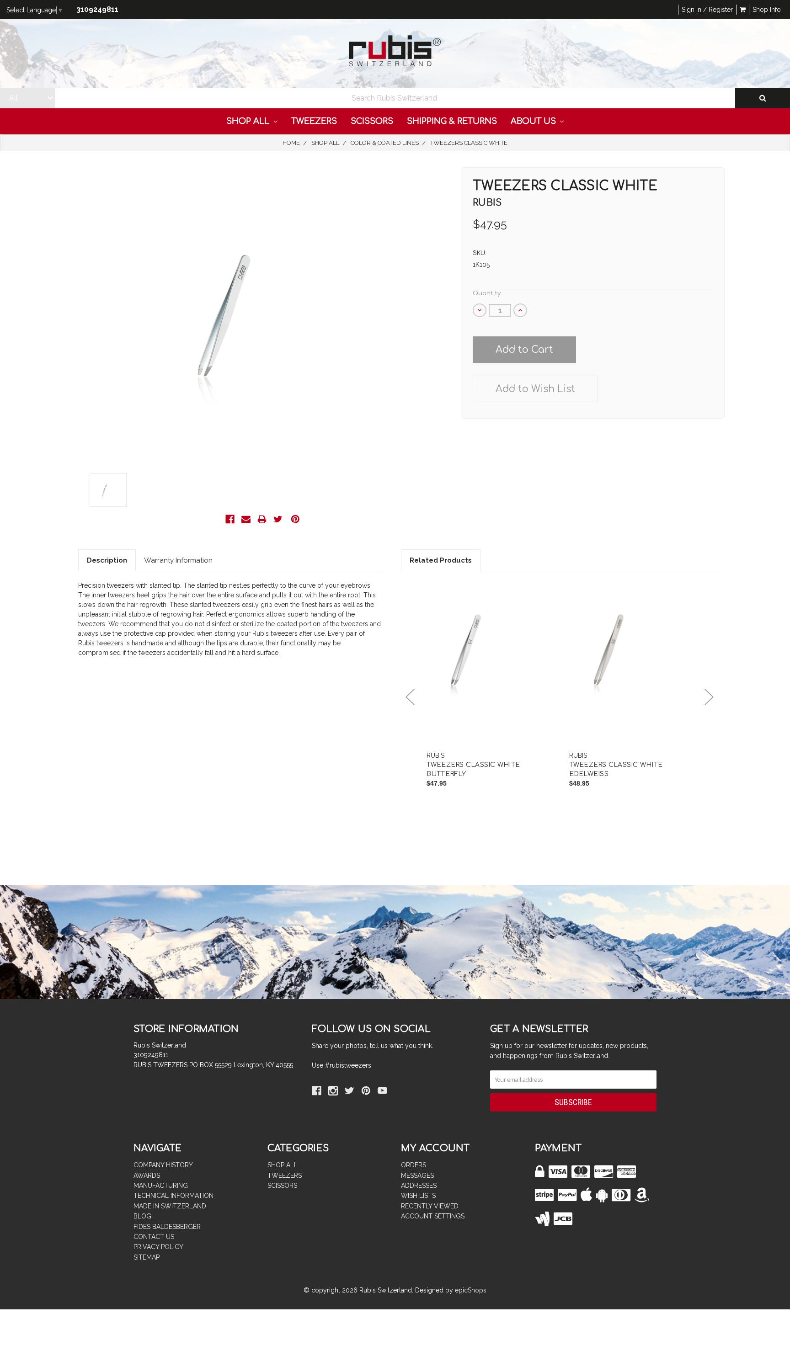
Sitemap (146, 1257)
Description (107, 560)
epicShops (470, 1290)
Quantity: (487, 293)
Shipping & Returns (452, 121)
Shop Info (767, 9)
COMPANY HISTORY (163, 1165)
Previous (410, 697)
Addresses (419, 1185)
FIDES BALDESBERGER (167, 1226)
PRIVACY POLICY (158, 1246)
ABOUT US (534, 121)
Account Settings (432, 1216)
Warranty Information (178, 560)
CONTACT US (153, 1236)
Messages (417, 1175)
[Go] (762, 98)
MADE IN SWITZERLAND (169, 1206)
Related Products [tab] (441, 560)
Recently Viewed (430, 1206)
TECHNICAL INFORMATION (173, 1195)
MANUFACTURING (160, 1185)
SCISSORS (372, 121)
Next (709, 697)
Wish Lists (418, 1195)
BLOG (142, 1216)
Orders (413, 1165)
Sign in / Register (707, 9)
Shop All (249, 121)
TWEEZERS (314, 121)
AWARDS (146, 1175)
